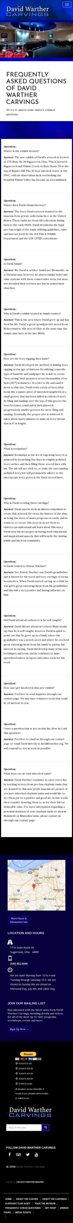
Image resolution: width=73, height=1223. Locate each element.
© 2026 (11, 1166)
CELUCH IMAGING (30, 1182)
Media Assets (23, 1212)
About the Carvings (54, 1199)
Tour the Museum (45, 1203)
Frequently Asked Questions (23, 1208)
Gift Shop (50, 1208)
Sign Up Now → (19, 1029)
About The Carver (27, 1199)
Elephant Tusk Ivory (17, 1203)
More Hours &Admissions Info (19, 920)
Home (8, 1199)
